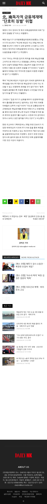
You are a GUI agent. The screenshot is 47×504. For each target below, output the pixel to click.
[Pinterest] (32, 201)
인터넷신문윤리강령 (28, 494)
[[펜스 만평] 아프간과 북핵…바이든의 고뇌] (8, 290)
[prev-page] (3, 298)
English (14, 496)
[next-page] (7, 298)
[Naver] (4, 201)
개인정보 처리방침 (29, 496)
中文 (20, 496)
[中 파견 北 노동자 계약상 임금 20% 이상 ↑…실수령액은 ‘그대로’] (8, 361)
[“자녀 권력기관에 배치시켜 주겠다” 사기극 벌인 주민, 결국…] (8, 338)
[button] (4, 3)
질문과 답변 (7, 494)
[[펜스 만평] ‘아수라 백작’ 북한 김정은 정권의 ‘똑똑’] (8, 278)
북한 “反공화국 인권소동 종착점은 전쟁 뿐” (34, 218)
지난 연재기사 (13, 9)
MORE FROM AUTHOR (30, 257)
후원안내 (24, 491)
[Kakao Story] (15, 201)
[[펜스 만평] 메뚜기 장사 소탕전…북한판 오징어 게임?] (8, 266)
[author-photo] (23, 240)
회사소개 (9, 491)
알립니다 (17, 491)
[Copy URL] (10, 201)
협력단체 (38, 494)
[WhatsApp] (38, 201)
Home (4, 9)
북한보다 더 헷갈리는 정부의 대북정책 (12, 218)
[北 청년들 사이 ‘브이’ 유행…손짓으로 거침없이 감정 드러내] (8, 350)
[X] (27, 201)
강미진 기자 (7, 25)
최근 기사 (7, 306)
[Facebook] (21, 201)
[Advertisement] (23, 168)
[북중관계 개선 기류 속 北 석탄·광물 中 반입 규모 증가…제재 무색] (8, 315)
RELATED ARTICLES (11, 257)
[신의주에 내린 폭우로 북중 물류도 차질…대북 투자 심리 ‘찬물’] (8, 327)
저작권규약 (16, 494)
